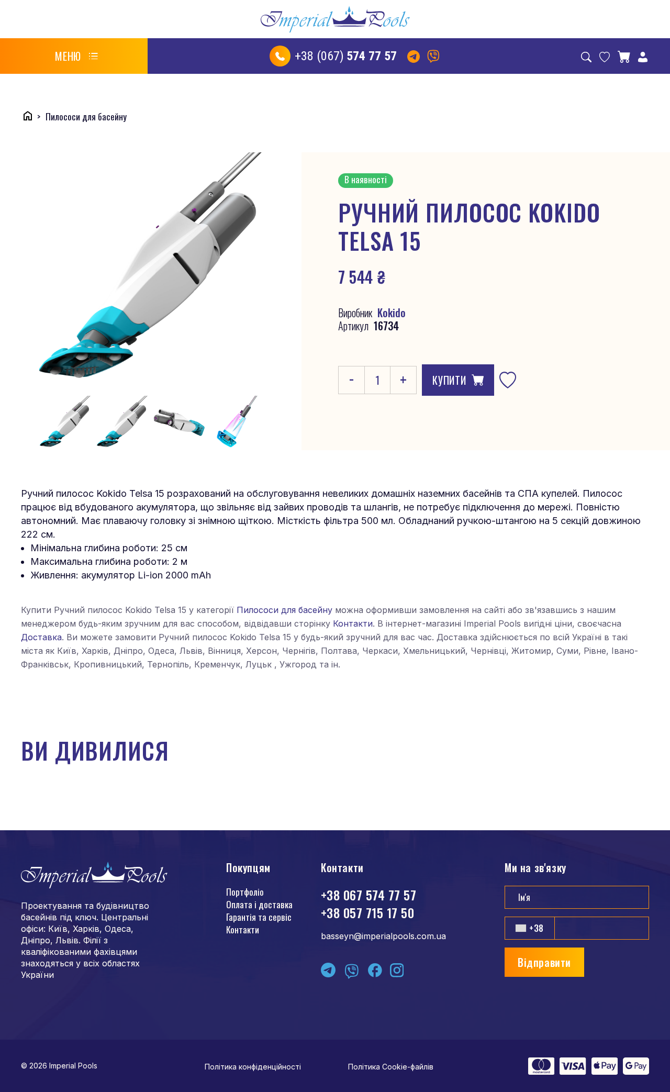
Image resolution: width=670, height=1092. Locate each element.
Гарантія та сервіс (259, 916)
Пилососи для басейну (284, 610)
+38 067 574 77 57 (368, 894)
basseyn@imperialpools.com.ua (383, 936)
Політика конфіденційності (253, 1066)
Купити (449, 380)
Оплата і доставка (259, 904)
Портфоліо (245, 891)
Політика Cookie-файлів (390, 1066)
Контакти (353, 623)
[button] (76, 56)
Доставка (41, 637)
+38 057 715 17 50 (367, 912)
